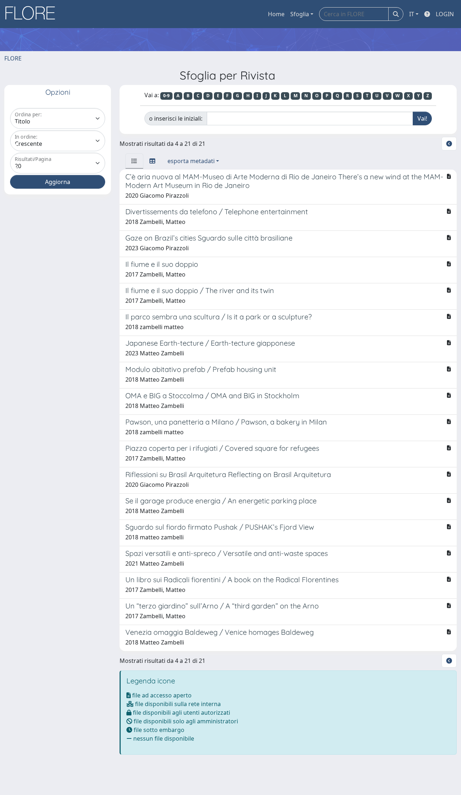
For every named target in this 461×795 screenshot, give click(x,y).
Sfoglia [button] (299, 14)
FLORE (13, 58)
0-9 (166, 96)
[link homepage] (32, 14)
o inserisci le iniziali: (175, 118)
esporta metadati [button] (191, 161)
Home (276, 14)
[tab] (134, 161)
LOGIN (445, 14)
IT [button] (411, 14)
